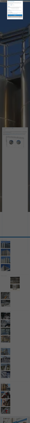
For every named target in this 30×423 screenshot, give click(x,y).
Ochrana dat (20, 18)
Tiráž (21, 18)
